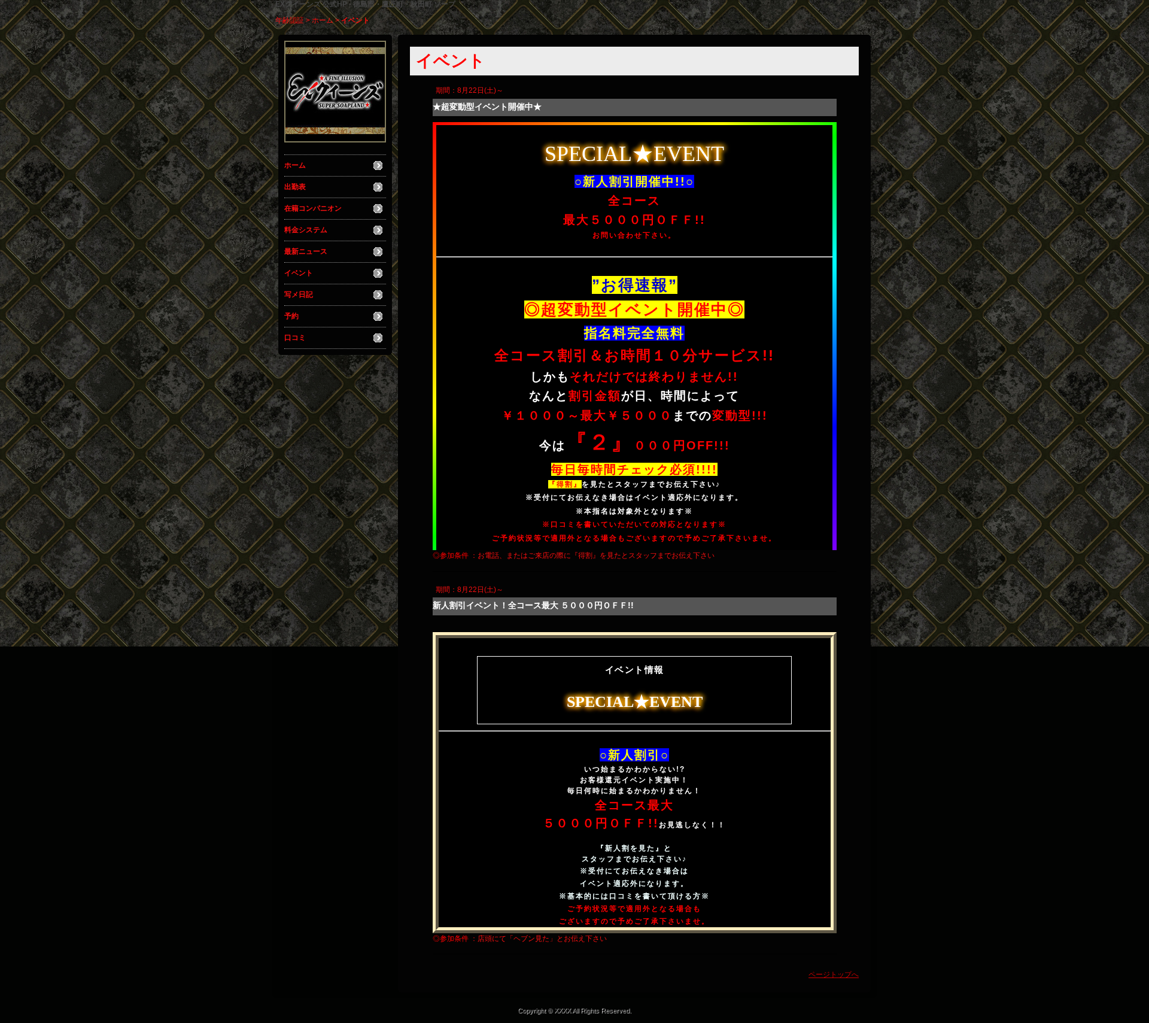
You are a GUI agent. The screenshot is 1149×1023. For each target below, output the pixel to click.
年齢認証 (289, 20)
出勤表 (295, 187)
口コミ (295, 337)
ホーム (322, 20)
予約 (291, 316)
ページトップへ (833, 974)
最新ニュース (305, 251)
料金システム (305, 230)
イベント (298, 273)
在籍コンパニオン (313, 208)
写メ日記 (298, 294)
